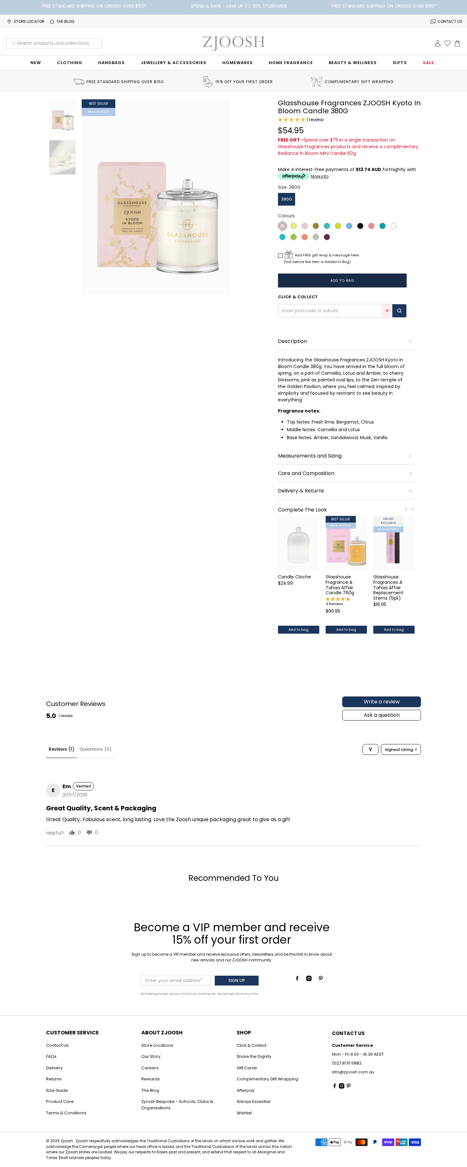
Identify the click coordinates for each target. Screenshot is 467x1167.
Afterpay (245, 1090)
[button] (291, 119)
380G (286, 199)
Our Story (150, 1056)
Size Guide (57, 1090)
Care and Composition (306, 473)
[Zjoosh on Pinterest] (320, 979)
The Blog (150, 1090)
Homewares (237, 63)
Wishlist (244, 1113)
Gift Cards (247, 1068)
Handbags (111, 63)
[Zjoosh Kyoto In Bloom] (282, 225)
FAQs (51, 1056)
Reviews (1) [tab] (61, 749)
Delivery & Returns (301, 490)
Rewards (150, 1079)
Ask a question (382, 715)
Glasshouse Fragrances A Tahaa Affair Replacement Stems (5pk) (388, 587)
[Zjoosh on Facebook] (297, 979)
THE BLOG (65, 21)
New (35, 63)
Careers (150, 1068)
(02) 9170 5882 (347, 1063)
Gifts (400, 63)
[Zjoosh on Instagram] (309, 979)
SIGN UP (236, 980)
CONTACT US (449, 21)
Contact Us (57, 1045)
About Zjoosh (162, 1032)
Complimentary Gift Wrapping (267, 1079)
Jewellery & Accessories (173, 63)
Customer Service (72, 1032)
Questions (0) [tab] (95, 749)
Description (292, 341)
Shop (244, 1032)
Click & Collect (251, 1045)
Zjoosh (67, 1141)
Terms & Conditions (66, 1113)
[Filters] (370, 749)
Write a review (382, 701)
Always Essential (253, 1101)
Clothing (69, 63)
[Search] (399, 310)
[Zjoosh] (233, 43)
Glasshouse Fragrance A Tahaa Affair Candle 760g (340, 585)
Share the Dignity (254, 1056)
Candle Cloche (294, 577)
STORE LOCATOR (29, 21)
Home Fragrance (291, 63)
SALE (428, 63)
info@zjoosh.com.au (353, 1072)
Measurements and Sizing (310, 455)
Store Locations (157, 1045)
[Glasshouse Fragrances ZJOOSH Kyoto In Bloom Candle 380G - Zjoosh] (156, 197)
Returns (54, 1079)
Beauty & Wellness (353, 63)
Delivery (54, 1068)
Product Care (60, 1101)
